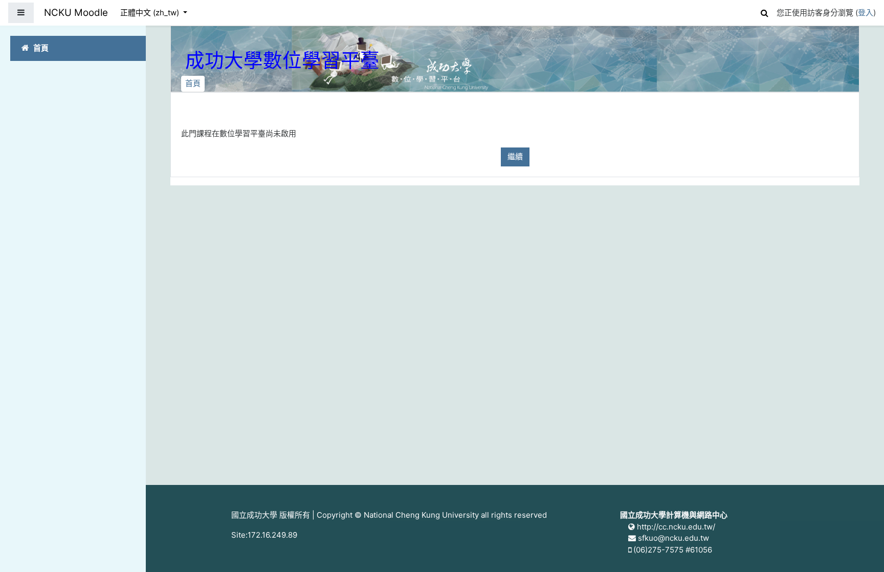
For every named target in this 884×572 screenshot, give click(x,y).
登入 (865, 12)
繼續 (515, 156)
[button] (764, 11)
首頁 (193, 83)
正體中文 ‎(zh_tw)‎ (150, 12)
